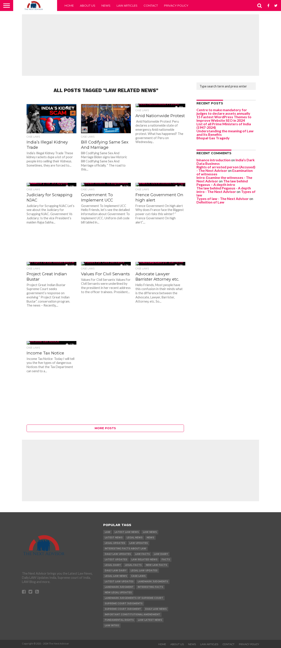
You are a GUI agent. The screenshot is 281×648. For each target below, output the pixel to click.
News (105, 5)
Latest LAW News (127, 532)
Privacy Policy (176, 5)
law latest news (150, 620)
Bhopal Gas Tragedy (213, 138)
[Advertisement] (140, 45)
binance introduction (213, 160)
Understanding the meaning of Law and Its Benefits (225, 132)
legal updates (115, 543)
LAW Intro (112, 625)
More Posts (105, 428)
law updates (138, 543)
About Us (87, 5)
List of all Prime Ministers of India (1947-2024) (223, 125)
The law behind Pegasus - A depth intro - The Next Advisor (223, 190)
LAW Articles (127, 5)
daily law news (156, 609)
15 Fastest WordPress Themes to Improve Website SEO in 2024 (223, 118)
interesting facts (150, 587)
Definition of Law (210, 202)
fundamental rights (119, 620)
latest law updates (119, 581)
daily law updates (118, 554)
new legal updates (118, 592)
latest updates (116, 559)
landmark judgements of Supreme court (134, 598)
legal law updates (144, 570)
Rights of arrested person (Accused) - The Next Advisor (225, 168)
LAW (107, 532)
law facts (142, 554)
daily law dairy (115, 570)
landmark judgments (153, 581)
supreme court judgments (123, 603)
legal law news (116, 576)
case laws (138, 576)
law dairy (161, 554)
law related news (144, 559)
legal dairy (113, 565)
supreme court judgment (123, 609)
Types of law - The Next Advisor (222, 198)
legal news (134, 537)
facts (166, 559)
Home (69, 5)
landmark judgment (119, 587)
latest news (113, 537)
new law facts (156, 565)
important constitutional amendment (132, 614)
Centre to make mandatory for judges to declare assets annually (223, 111)
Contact (151, 5)
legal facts (133, 565)
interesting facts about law (125, 548)
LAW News (150, 532)
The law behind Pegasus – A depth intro (222, 183)
